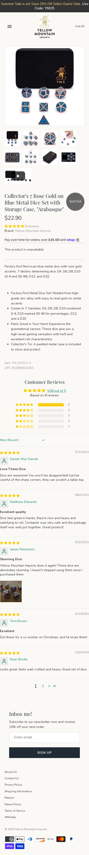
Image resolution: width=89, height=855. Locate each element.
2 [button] (43, 686)
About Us (11, 772)
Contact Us (12, 778)
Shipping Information (18, 791)
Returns (9, 798)
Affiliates (10, 817)
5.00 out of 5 (56, 391)
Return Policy (13, 804)
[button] (15, 226)
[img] (10, 453)
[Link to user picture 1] (11, 591)
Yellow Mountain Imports (33, 231)
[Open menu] (10, 26)
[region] (44, 6)
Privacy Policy (13, 785)
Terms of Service (15, 811)
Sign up (44, 752)
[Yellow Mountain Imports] (44, 26)
